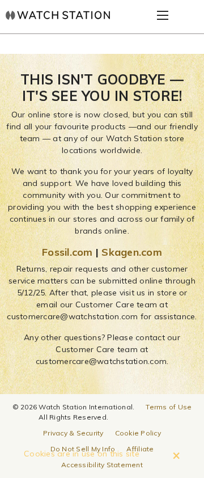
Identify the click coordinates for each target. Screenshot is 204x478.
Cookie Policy (138, 433)
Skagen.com (131, 252)
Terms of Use (169, 407)
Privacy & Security (73, 433)
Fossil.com (67, 252)
